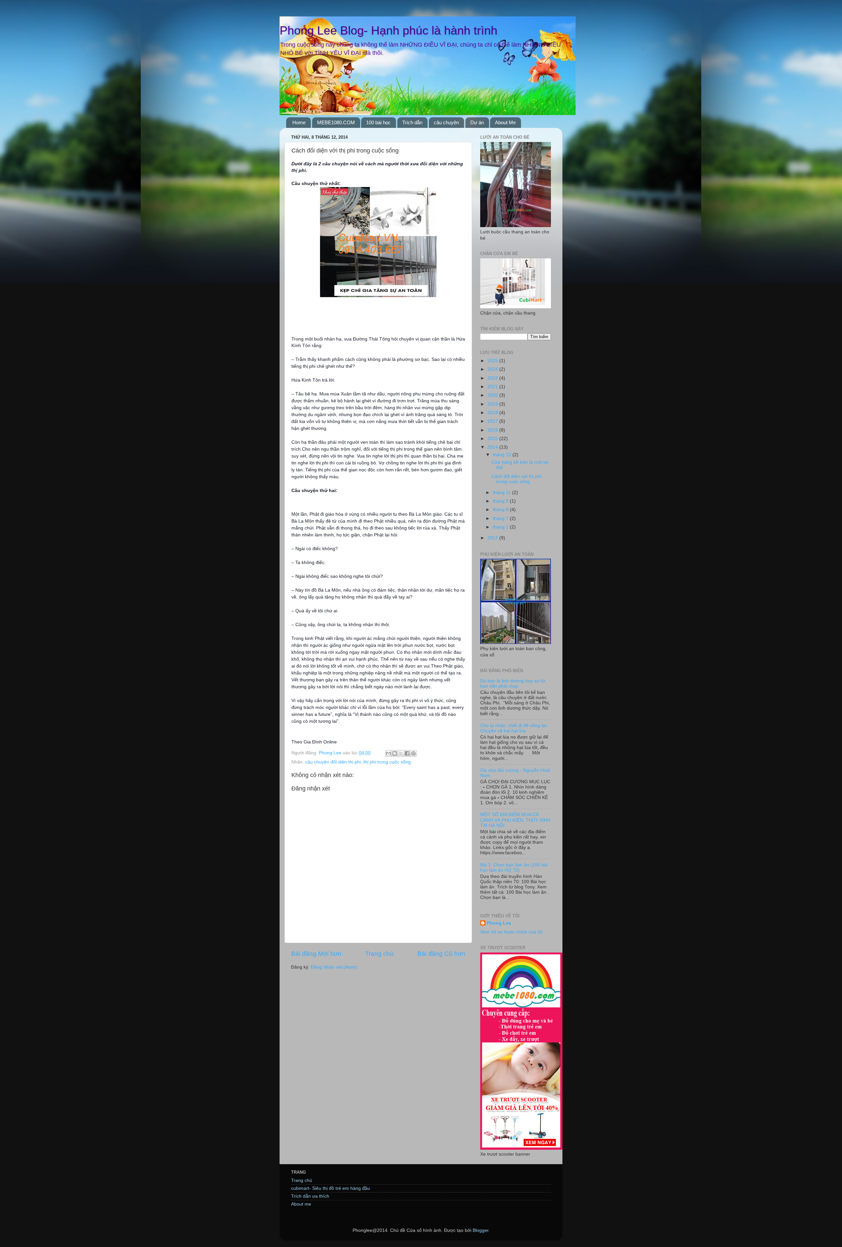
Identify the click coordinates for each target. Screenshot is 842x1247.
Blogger (480, 1230)
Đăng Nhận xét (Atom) (334, 967)
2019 (493, 404)
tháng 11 (502, 492)
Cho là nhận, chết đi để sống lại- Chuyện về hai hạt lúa (514, 728)
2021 (493, 386)
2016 (493, 430)
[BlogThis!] (394, 753)
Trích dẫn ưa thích (310, 1196)
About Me (505, 122)
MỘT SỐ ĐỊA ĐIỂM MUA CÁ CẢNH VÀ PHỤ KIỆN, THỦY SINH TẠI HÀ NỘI (515, 820)
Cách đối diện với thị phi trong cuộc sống (516, 479)
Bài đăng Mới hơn (316, 953)
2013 (493, 537)
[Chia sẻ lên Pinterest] (413, 753)
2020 (493, 395)
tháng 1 (501, 527)
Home (299, 122)
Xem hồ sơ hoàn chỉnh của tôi (511, 931)
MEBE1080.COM (336, 122)
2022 (493, 378)
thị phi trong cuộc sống (387, 762)
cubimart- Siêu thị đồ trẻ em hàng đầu (330, 1188)
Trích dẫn (412, 122)
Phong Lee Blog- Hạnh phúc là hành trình (388, 30)
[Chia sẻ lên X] (401, 753)
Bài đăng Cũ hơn (441, 953)
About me (301, 1204)
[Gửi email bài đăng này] (388, 753)
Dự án (477, 122)
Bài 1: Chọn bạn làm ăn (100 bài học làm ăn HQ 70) (514, 867)
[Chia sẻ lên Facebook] (407, 753)
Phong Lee (499, 923)
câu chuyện (446, 122)
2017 (493, 421)
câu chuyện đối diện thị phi (333, 762)
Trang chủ (379, 953)
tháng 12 (502, 454)
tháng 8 (501, 509)
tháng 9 (501, 501)
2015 (493, 438)
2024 (493, 369)
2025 (493, 360)
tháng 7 (501, 518)
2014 (493, 447)
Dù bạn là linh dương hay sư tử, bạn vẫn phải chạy (513, 683)
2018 (493, 412)
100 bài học (378, 122)
